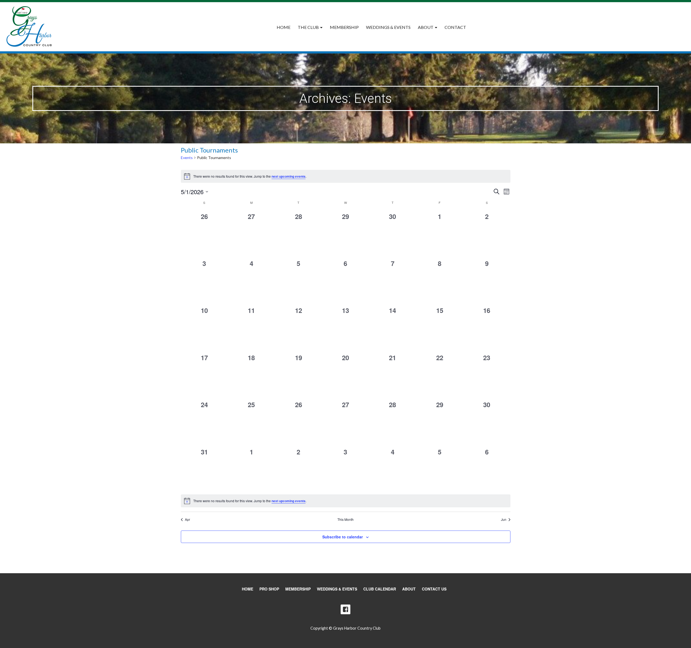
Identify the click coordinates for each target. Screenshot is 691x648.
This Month (345, 519)
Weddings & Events (388, 27)
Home (283, 27)
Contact (455, 27)
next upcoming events (289, 176)
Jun (503, 519)
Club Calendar (379, 589)
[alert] (345, 176)
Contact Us (434, 589)
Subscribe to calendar (342, 536)
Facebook (345, 609)
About (425, 27)
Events (187, 157)
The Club (308, 27)
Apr (187, 519)
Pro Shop (269, 589)
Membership (344, 27)
